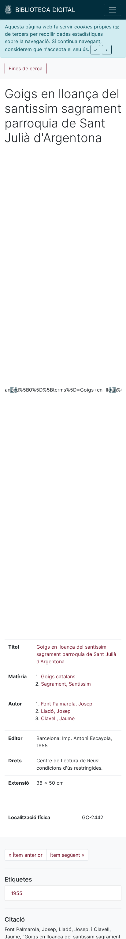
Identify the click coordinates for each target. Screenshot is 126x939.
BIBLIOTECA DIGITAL (43, 9)
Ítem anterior (26, 855)
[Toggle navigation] (112, 10)
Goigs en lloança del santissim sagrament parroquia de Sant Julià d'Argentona (76, 654)
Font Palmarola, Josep (66, 704)
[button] (13, 389)
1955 (16, 893)
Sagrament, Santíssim (66, 684)
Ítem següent (67, 855)
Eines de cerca (26, 68)
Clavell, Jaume (58, 718)
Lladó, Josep (56, 711)
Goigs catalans (58, 676)
